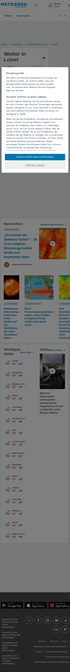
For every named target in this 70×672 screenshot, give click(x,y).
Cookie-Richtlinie (14, 147)
